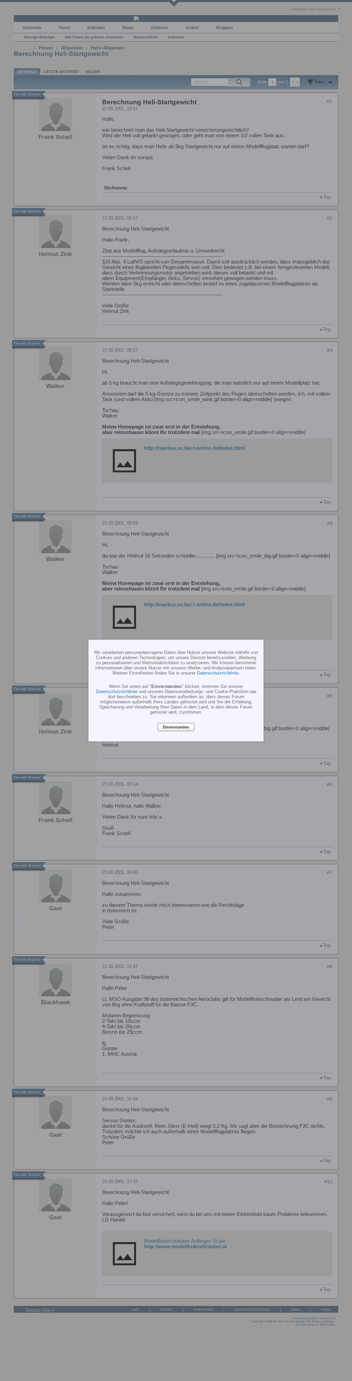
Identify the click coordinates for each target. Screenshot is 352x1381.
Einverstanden (176, 727)
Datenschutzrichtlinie (218, 673)
